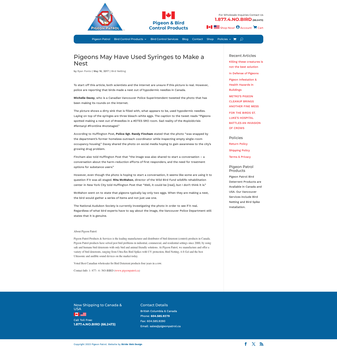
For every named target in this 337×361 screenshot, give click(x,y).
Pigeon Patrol (101, 39)
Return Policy (238, 143)
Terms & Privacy (240, 156)
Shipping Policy (239, 150)
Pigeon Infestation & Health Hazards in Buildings (243, 84)
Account (246, 27)
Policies (222, 39)
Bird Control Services (164, 39)
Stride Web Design (131, 344)
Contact (197, 39)
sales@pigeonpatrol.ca (165, 326)
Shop (210, 39)
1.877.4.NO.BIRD (233, 19)
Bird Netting (118, 71)
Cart (260, 27)
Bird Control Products (128, 39)
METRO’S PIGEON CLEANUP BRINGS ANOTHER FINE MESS (244, 101)
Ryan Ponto (84, 71)
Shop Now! (227, 27)
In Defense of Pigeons (244, 73)
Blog (185, 39)
